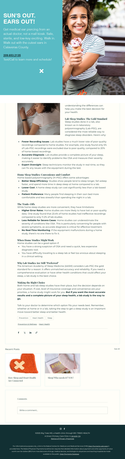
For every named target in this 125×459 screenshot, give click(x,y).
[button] (41, 71)
